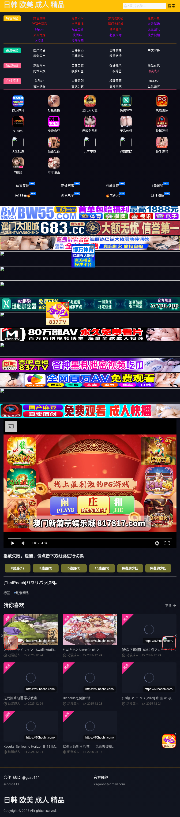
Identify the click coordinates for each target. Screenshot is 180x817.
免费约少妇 (130, 568)
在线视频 (12, 80)
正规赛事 (67, 186)
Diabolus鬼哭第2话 (76, 698)
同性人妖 (39, 71)
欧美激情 (115, 56)
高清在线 (12, 50)
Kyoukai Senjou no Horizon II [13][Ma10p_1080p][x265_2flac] (48, 746)
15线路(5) (102, 568)
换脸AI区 (77, 71)
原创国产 (39, 56)
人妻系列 (77, 80)
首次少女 (77, 86)
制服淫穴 (39, 65)
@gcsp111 (11, 784)
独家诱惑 (39, 86)
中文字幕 (154, 50)
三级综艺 (115, 71)
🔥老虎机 (113, 195)
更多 (168, 606)
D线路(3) (74, 568)
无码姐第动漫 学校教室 (20, 698)
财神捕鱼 (157, 195)
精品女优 (154, 65)
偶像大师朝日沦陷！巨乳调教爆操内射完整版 (95, 746)
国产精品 (39, 50)
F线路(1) (17, 568)
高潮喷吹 (115, 86)
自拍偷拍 (115, 50)
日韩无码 (77, 56)
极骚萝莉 (115, 80)
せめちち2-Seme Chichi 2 (81, 650)
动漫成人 (154, 71)
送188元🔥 (23, 195)
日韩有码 (77, 50)
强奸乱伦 (115, 65)
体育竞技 (22, 186)
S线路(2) (45, 568)
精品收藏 (12, 65)
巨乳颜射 (154, 86)
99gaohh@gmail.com (109, 784)
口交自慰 (77, 65)
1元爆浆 (157, 186)
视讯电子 (67, 195)
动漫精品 (22, 593)
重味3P (39, 80)
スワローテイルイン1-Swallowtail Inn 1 (32, 650)
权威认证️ (112, 186)
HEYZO (153, 80)
